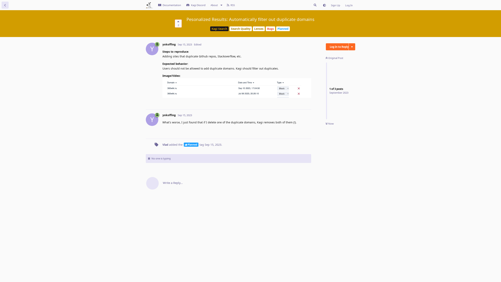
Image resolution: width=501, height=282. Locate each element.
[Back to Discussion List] (5, 5)
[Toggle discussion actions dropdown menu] (352, 46)
